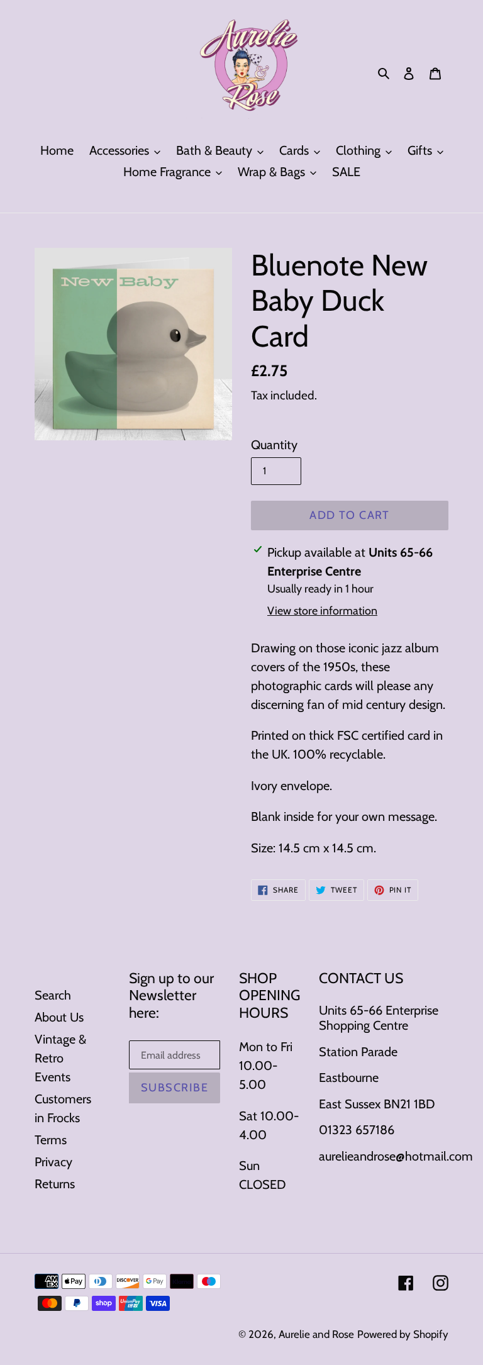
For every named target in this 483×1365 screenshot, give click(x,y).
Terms (51, 1139)
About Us (59, 1017)
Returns (55, 1183)
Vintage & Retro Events (60, 1058)
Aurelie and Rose (316, 1334)
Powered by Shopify (402, 1334)
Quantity (274, 444)
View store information (322, 611)
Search (53, 995)
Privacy (53, 1161)
